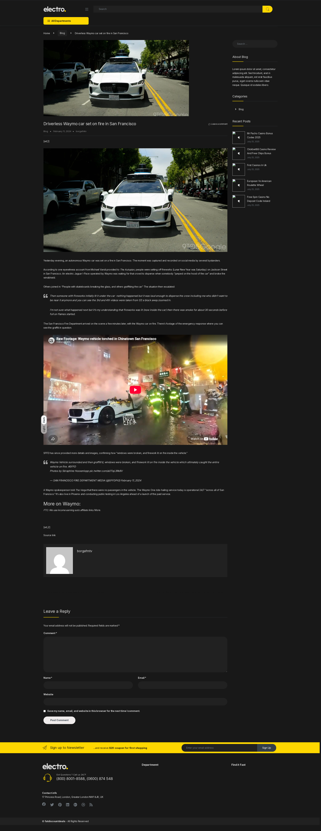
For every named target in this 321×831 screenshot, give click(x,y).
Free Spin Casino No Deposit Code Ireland (258, 198)
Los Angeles (122, 494)
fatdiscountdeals (55, 821)
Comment (50, 633)
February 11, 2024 (131, 480)
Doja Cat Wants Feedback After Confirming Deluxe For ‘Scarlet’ (191, 592)
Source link (49, 535)
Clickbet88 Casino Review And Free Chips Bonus (261, 151)
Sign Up (266, 747)
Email (142, 677)
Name (47, 677)
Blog (62, 33)
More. (97, 510)
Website (48, 694)
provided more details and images (79, 453)
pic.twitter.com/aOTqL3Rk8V (106, 470)
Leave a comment (219, 124)
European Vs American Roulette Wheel (259, 183)
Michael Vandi (98, 269)
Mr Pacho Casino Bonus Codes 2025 (260, 135)
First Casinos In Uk (257, 165)
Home (46, 33)
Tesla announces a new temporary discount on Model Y (75, 592)
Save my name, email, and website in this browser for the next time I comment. (93, 710)
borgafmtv (81, 131)
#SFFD (72, 466)
